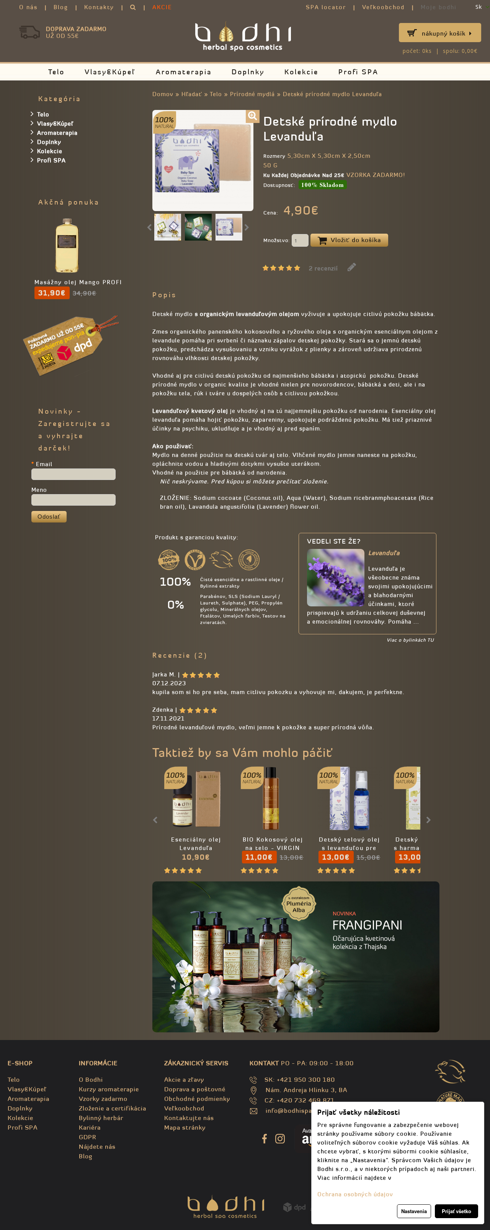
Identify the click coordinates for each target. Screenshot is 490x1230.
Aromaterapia (184, 71)
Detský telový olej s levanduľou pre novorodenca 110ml (349, 848)
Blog (61, 7)
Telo (56, 71)
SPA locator (326, 7)
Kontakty (99, 7)
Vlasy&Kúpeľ (110, 71)
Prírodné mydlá (252, 94)
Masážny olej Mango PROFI (78, 282)
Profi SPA (358, 71)
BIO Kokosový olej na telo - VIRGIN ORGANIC (273, 848)
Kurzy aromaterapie (109, 1089)
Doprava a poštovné (194, 1089)
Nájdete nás (97, 1146)
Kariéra (90, 1127)
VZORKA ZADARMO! (375, 175)
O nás (28, 7)
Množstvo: (277, 240)
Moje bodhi (439, 7)
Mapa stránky (185, 1127)
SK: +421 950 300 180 (300, 1079)
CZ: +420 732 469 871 (300, 1100)
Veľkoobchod (383, 7)
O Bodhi (91, 1079)
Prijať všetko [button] (456, 1211)
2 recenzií (323, 268)
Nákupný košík (444, 33)
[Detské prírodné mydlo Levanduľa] (253, 116)
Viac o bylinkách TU (410, 640)
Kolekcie (301, 71)
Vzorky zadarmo (103, 1098)
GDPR (87, 1137)
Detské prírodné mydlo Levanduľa (332, 94)
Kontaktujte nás (189, 1118)
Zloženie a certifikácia (112, 1108)
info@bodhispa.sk (293, 1110)
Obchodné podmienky (197, 1098)
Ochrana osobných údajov (355, 1194)
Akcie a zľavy (184, 1079)
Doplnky (248, 71)
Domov (162, 94)
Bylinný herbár (101, 1118)
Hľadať (191, 94)
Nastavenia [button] (414, 1211)
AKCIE (162, 7)
